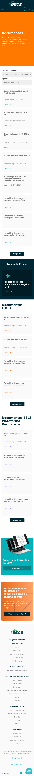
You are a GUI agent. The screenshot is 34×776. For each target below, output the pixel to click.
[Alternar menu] (2, 8)
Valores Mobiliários (17, 667)
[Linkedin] (21, 773)
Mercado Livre (17, 644)
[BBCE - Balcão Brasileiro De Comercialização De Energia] (15, 3)
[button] (17, 404)
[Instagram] (26, 773)
